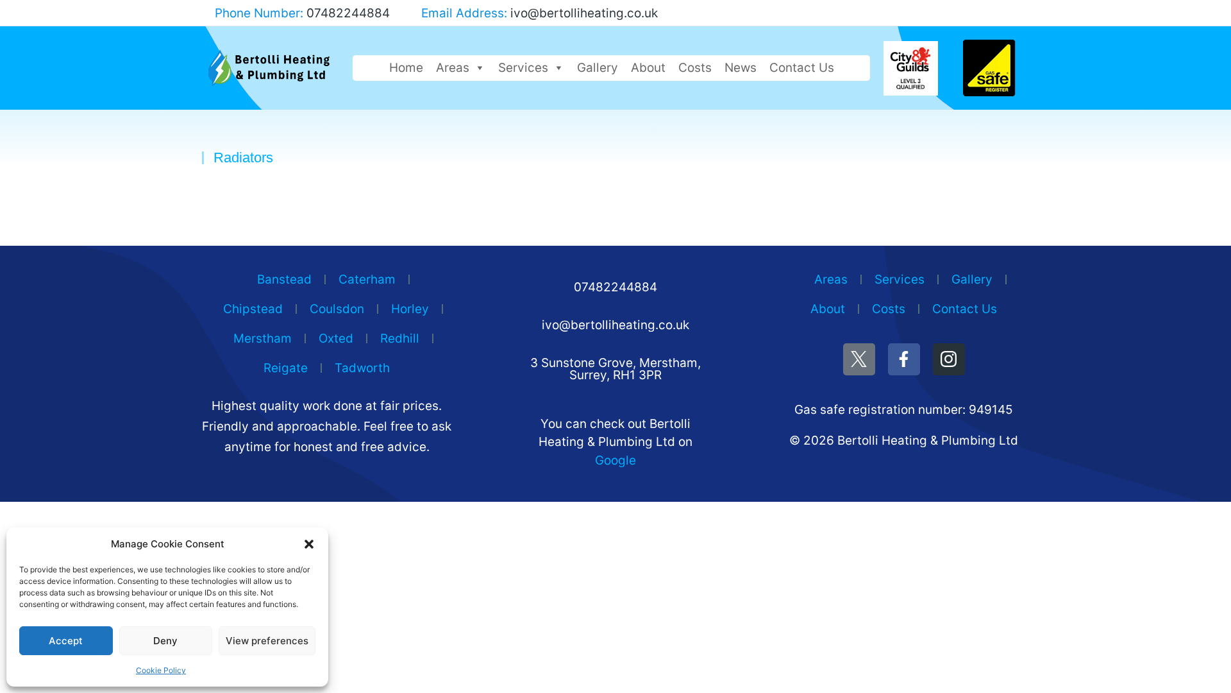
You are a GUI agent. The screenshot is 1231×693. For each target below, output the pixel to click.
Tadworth (362, 368)
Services (523, 67)
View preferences (267, 641)
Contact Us (801, 67)
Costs (695, 67)
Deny (165, 641)
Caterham (367, 279)
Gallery (597, 67)
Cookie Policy (161, 670)
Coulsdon (337, 309)
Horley (410, 309)
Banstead (284, 279)
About (648, 67)
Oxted (336, 338)
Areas (452, 67)
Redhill (399, 338)
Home (406, 67)
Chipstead (253, 309)
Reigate (286, 368)
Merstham (262, 338)
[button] (309, 544)
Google (615, 460)
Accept (66, 641)
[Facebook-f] (904, 359)
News (740, 67)
